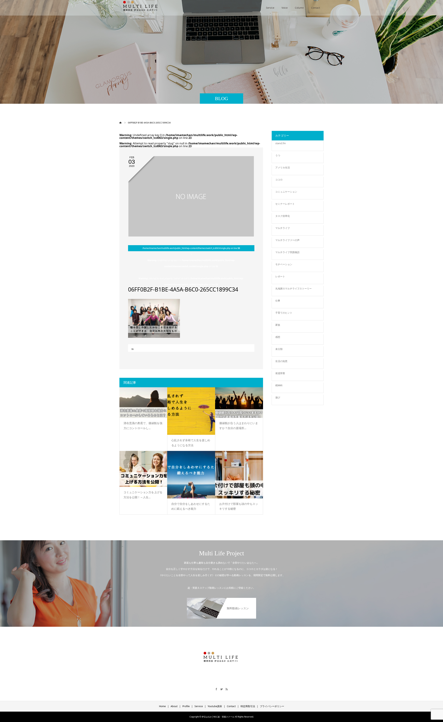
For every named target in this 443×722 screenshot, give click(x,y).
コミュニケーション (286, 191)
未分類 (279, 349)
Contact (315, 7)
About (240, 7)
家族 (277, 324)
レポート (280, 276)
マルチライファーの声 (287, 240)
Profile (255, 7)
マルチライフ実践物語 (287, 252)
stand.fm (280, 143)
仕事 (277, 300)
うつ (277, 155)
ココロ (279, 179)
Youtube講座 (215, 706)
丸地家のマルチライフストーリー (293, 288)
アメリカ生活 (282, 167)
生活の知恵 (281, 361)
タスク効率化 (282, 215)
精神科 (279, 385)
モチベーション (283, 264)
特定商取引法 (248, 706)
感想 (277, 337)
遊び (277, 397)
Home (226, 7)
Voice (285, 7)
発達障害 (280, 373)
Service (270, 7)
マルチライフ (282, 228)
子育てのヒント (283, 312)
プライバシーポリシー (272, 706)
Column (299, 7)
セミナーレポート (285, 203)
